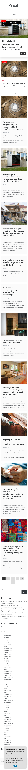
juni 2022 (6, 729)
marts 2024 (7, 688)
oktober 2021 (7, 744)
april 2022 (6, 732)
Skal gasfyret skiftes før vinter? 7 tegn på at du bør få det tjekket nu (13, 263)
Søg (2, 589)
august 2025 (7, 656)
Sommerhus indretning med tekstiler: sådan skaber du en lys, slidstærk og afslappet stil (13, 550)
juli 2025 (6, 658)
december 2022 (8, 717)
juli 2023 (6, 704)
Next (24, 53)
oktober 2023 (7, 698)
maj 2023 (6, 708)
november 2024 (8, 673)
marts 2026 (7, 643)
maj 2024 (6, 685)
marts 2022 (7, 734)
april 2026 (6, 641)
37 (22, 578)
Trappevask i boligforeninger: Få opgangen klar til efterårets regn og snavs (14, 86)
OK (15, 765)
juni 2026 (6, 637)
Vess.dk (14, 6)
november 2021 (8, 742)
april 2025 (6, 664)
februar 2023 (7, 713)
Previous (21, 53)
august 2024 (7, 679)
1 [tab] (12, 93)
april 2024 (6, 687)
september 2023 (8, 700)
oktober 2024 (7, 675)
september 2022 (8, 723)
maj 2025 (6, 662)
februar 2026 (7, 644)
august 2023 (7, 702)
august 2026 (7, 635)
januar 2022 (7, 738)
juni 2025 (6, 660)
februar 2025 (7, 667)
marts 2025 (7, 665)
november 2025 (8, 650)
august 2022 (7, 725)
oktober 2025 (7, 652)
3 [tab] (15, 93)
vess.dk (8, 25)
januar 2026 (7, 646)
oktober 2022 (7, 721)
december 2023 (8, 694)
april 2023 (6, 709)
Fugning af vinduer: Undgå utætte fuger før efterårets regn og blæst (13, 442)
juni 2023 (6, 706)
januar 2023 (7, 715)
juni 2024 (6, 683)
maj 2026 (6, 639)
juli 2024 (6, 681)
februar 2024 (7, 690)
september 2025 (8, 654)
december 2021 (8, 740)
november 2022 (8, 719)
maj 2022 (6, 730)
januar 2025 (7, 669)
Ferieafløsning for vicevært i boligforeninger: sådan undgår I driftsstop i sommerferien (13, 494)
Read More (9, 53)
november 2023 (8, 696)
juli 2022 (6, 727)
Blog (4, 22)
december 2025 (8, 648)
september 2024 (8, 677)
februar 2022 (7, 736)
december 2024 (8, 671)
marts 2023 (7, 711)
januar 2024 (7, 692)
